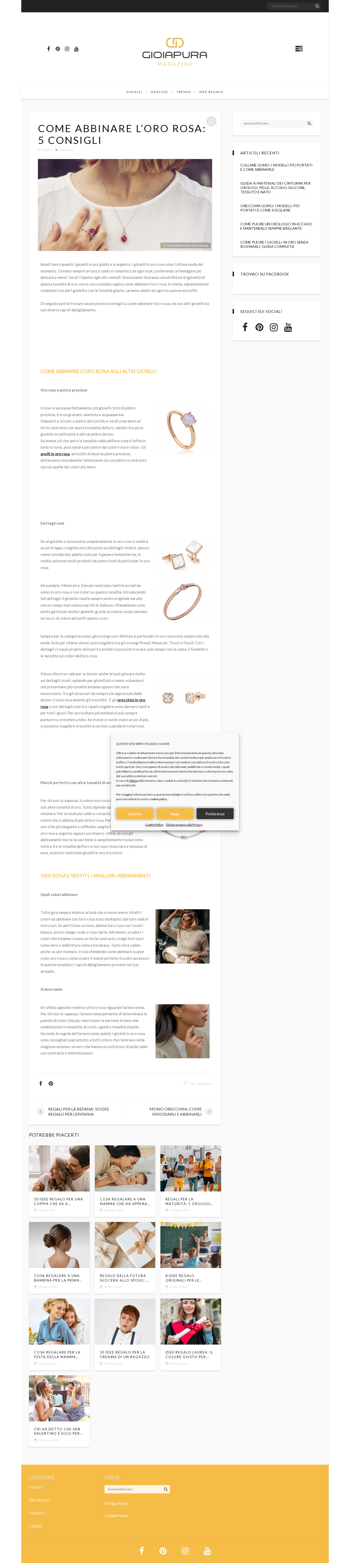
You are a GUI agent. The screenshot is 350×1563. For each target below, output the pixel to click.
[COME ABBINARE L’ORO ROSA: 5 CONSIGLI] (125, 205)
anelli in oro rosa (55, 453)
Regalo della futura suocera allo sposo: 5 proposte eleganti (124, 1278)
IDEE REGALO (211, 92)
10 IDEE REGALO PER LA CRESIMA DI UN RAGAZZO (125, 1354)
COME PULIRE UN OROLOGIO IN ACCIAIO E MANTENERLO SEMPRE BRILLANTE (276, 226)
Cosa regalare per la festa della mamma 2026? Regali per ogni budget (57, 1354)
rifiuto (133, 781)
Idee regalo (66, 149)
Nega (175, 813)
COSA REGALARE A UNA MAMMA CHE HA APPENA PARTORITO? (124, 1201)
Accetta (134, 813)
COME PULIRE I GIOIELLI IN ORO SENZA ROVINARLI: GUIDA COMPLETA (274, 244)
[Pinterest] (58, 48)
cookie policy (158, 799)
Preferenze (215, 813)
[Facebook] (48, 48)
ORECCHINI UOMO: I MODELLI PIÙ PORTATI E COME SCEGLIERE (270, 208)
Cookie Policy (154, 825)
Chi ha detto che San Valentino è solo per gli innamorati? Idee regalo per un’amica (57, 1431)
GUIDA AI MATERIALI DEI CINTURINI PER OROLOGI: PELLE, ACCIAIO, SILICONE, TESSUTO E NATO (275, 187)
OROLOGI (159, 92)
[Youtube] (76, 48)
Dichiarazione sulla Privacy (184, 825)
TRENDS (184, 92)
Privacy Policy (117, 1503)
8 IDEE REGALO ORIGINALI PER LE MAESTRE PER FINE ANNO (190, 1278)
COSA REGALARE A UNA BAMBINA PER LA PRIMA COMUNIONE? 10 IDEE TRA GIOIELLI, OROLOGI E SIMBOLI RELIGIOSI (59, 1278)
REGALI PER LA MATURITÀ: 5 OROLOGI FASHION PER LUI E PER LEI (188, 1201)
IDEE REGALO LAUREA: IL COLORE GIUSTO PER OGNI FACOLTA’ (189, 1354)
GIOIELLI (134, 92)
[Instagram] (67, 48)
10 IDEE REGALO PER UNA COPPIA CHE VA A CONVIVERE (58, 1201)
